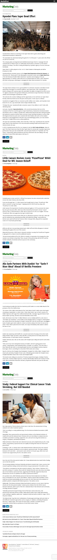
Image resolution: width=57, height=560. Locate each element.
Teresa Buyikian (8, 163)
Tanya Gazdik (7, 19)
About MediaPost (12, 544)
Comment (6, 141)
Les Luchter (6, 389)
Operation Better (18, 109)
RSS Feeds (32, 544)
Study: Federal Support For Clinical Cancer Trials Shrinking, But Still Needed (21, 521)
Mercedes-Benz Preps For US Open (11, 524)
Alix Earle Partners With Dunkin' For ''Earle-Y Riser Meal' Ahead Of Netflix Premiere (23, 519)
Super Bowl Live (44, 75)
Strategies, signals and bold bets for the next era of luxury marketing (19, 536)
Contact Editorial (25, 544)
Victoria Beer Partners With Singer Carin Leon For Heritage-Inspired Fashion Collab (23, 526)
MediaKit (19, 544)
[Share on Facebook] (4, 137)
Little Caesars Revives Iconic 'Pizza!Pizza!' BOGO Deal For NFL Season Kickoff (21, 517)
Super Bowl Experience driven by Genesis (35, 73)
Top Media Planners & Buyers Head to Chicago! (14, 534)
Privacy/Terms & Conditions (14, 546)
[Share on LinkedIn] (7, 137)
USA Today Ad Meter (38, 127)
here (47, 321)
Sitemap (36, 544)
